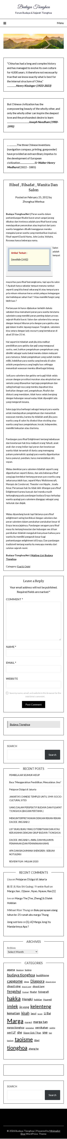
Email (11, 662)
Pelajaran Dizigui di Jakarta (22, 789)
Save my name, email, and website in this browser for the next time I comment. (35, 695)
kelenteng (40, 1006)
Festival (25, 992)
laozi (33, 1013)
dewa (26, 981)
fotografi (43, 991)
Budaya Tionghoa (34, 7)
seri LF (11, 1032)
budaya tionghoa (21, 975)
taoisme (24, 1039)
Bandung (20, 970)
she (19, 1032)
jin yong (24, 1007)
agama (11, 969)
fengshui (14, 991)
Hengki (27, 999)
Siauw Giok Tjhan (32, 1032)
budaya (28, 970)
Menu (60, 22)
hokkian (38, 999)
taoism (10, 1040)
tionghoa (17, 1048)
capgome (15, 981)
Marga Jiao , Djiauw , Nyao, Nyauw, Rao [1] (31, 891)
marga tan (40, 1022)
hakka (14, 998)
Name (11, 646)
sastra (52, 1027)
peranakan (30, 1028)
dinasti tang (38, 986)
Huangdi (47, 999)
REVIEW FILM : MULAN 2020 (23, 861)
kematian (13, 1013)
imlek (12, 1006)
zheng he (34, 1048)
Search (12, 746)
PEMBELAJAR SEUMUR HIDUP (24, 775)
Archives (11, 948)
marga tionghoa (15, 1027)
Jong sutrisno (15, 921)
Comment (14, 599)
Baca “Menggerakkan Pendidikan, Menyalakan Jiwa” (35, 782)
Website (12, 678)
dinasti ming (51, 982)
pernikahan (41, 1027)
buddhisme (42, 975)
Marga (15, 1020)
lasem (40, 1014)
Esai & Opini (23, 566)
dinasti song (26, 987)
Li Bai (47, 1013)
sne (45, 1032)
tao (50, 1033)
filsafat (33, 991)
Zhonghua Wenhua (33, 201)
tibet (37, 1040)
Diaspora (37, 981)
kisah (25, 1013)
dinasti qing (14, 986)
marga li (28, 1022)
